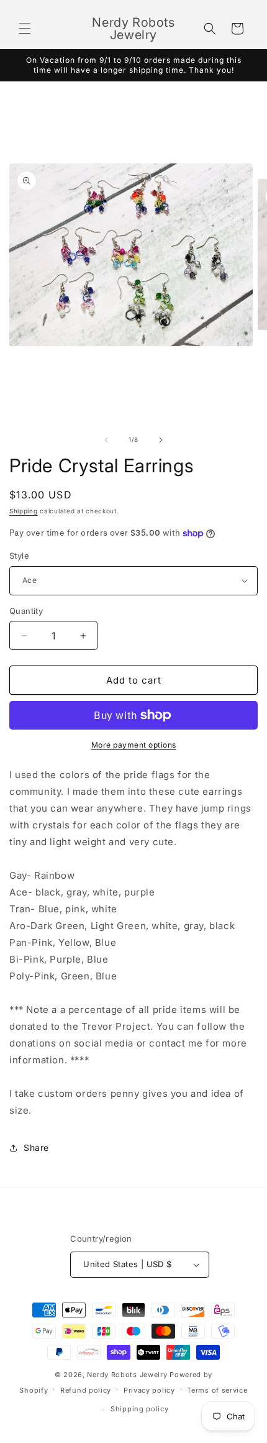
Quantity (26, 611)
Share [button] (36, 1147)
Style (19, 556)
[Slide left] (106, 440)
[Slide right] (160, 440)
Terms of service (217, 1390)
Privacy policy (149, 1390)
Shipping (23, 511)
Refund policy (85, 1390)
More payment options (133, 744)
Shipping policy (140, 1408)
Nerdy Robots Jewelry (127, 1374)
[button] (24, 28)
